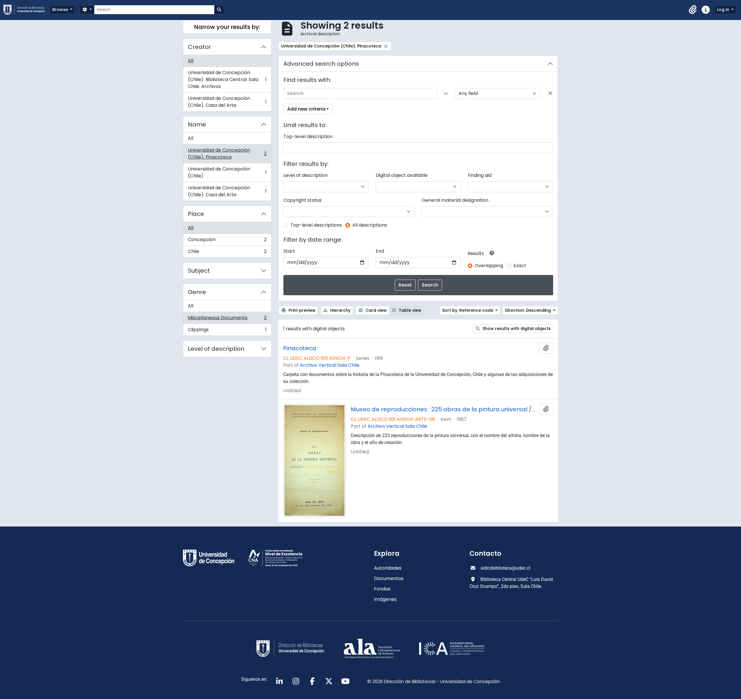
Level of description (216, 349)
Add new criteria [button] (306, 109)
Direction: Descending (528, 310)
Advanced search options (321, 64)
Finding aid (479, 175)
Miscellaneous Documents (227, 319)
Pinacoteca (299, 348)
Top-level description (308, 136)
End (380, 251)
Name (197, 124)
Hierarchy (340, 310)
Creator (199, 47)
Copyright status (302, 200)
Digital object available (402, 175)
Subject (199, 271)
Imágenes (385, 599)
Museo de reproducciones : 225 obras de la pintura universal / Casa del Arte (444, 409)
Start (289, 251)
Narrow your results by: (227, 27)
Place (196, 214)
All (190, 60)
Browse (60, 9)
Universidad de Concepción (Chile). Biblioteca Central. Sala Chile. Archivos (227, 79)
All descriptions (369, 225)
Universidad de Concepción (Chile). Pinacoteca (227, 153)
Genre (197, 292)
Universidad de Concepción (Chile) (227, 172)
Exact (519, 265)
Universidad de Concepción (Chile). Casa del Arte (227, 102)
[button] (693, 9)
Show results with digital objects (516, 328)
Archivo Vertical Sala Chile (330, 365)
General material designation (455, 200)
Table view (409, 310)
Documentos (388, 578)
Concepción (227, 241)
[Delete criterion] (550, 93)
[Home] (26, 9)
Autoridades (387, 568)
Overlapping (489, 265)
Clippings (227, 330)
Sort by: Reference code (468, 310)
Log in (723, 9)
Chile (227, 252)
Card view (375, 310)
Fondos (382, 589)
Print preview (301, 310)
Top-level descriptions (316, 225)
